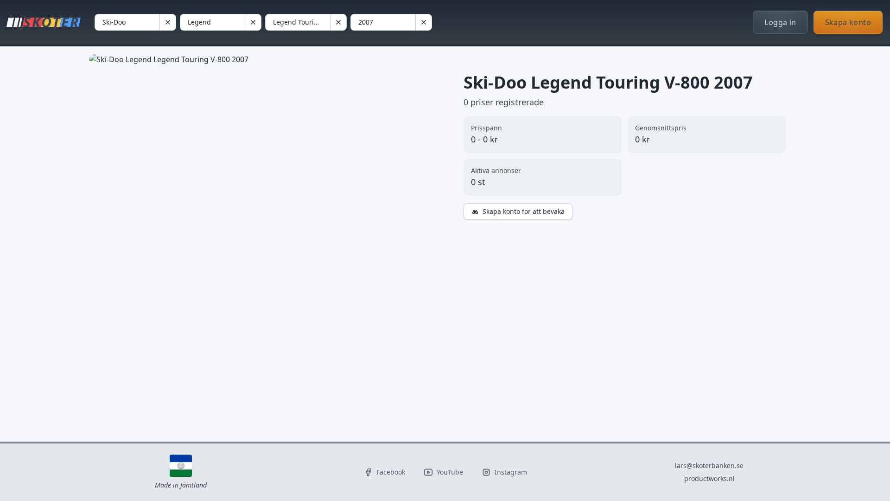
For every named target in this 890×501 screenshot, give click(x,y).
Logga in (780, 22)
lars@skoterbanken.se (709, 465)
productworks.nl (709, 478)
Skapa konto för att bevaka (524, 211)
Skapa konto (848, 22)
